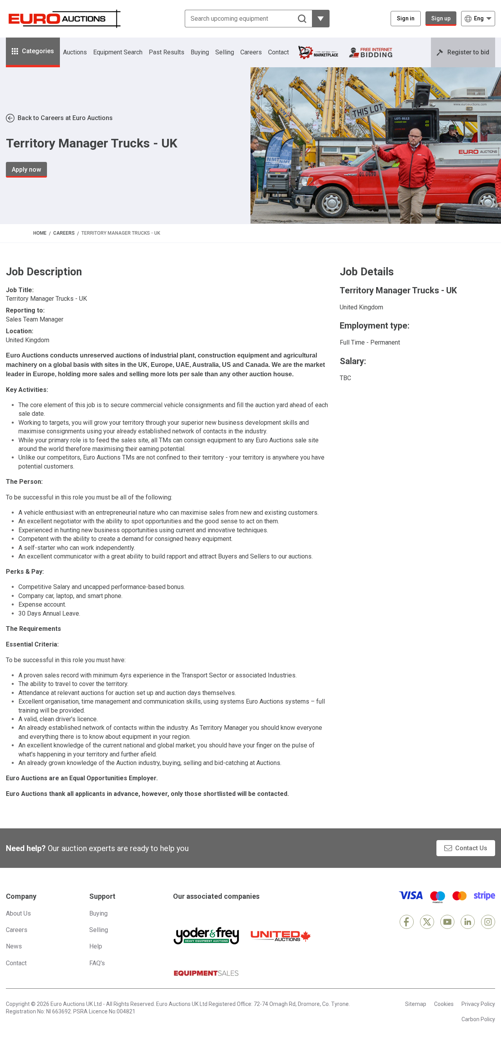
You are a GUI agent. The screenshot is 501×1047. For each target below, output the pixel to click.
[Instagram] (488, 922)
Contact (278, 52)
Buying (200, 52)
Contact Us (471, 848)
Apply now (26, 169)
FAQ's (97, 963)
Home (40, 233)
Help (95, 946)
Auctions (75, 52)
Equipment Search (117, 52)
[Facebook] (407, 922)
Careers (251, 52)
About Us (18, 913)
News (14, 946)
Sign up (441, 18)
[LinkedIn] (468, 922)
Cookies (444, 1004)
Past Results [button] (166, 52)
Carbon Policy (478, 1019)
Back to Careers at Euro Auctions (65, 118)
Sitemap (415, 1004)
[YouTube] (447, 922)
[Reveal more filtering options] (321, 18)
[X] (427, 922)
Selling (224, 52)
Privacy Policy (478, 1004)
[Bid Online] (370, 52)
